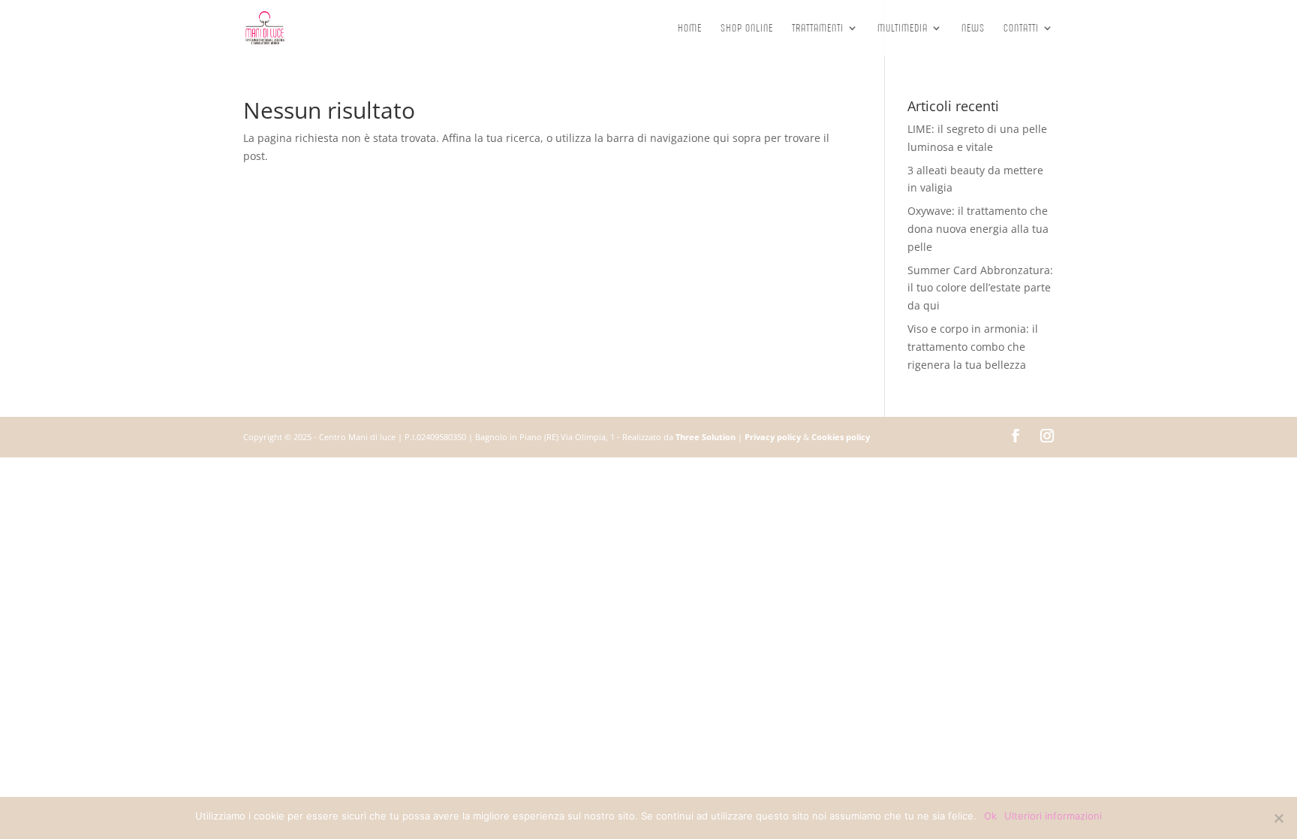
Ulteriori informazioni (1053, 816)
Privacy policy (773, 436)
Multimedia (902, 29)
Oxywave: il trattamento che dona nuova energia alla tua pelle (978, 229)
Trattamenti (818, 29)
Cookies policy (840, 436)
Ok (990, 816)
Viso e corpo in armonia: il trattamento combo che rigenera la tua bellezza (972, 346)
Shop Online (747, 29)
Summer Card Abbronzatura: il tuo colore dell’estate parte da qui (980, 288)
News (973, 29)
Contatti (1021, 29)
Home (690, 29)
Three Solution (706, 436)
